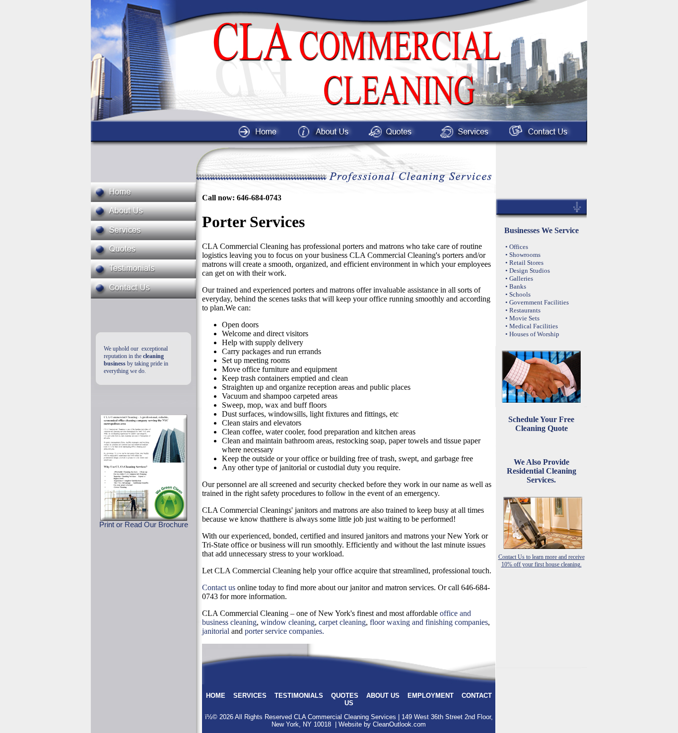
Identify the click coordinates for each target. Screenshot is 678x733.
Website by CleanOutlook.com (382, 724)
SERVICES (250, 695)
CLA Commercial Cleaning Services (345, 717)
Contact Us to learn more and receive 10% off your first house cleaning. (541, 560)
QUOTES (344, 695)
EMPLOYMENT (430, 695)
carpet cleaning (342, 622)
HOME (215, 695)
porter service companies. (284, 631)
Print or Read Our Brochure (143, 525)
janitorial (215, 631)
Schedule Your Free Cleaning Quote (541, 423)
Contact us (218, 587)
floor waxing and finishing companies (429, 622)
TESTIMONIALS (298, 695)
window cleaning (288, 622)
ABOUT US (383, 695)
